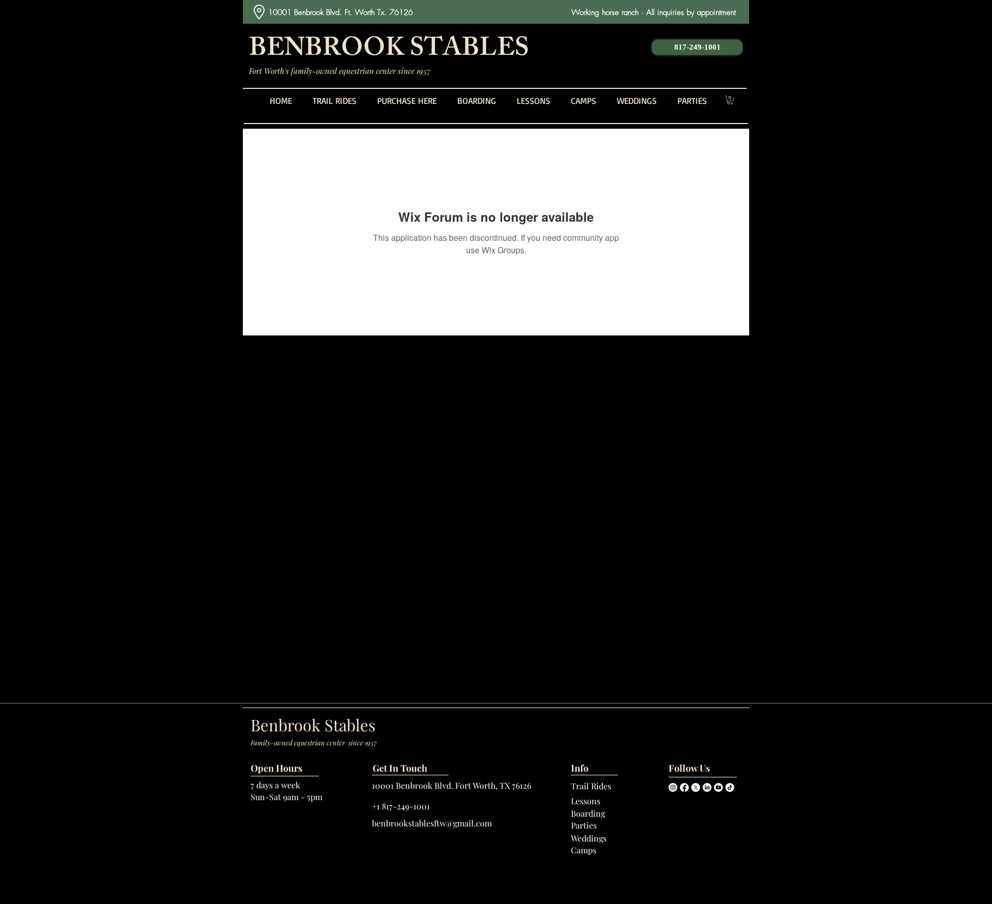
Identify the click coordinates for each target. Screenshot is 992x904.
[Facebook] (684, 787)
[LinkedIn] (707, 787)
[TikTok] (729, 787)
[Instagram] (673, 787)
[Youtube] (718, 787)
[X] (695, 787)
